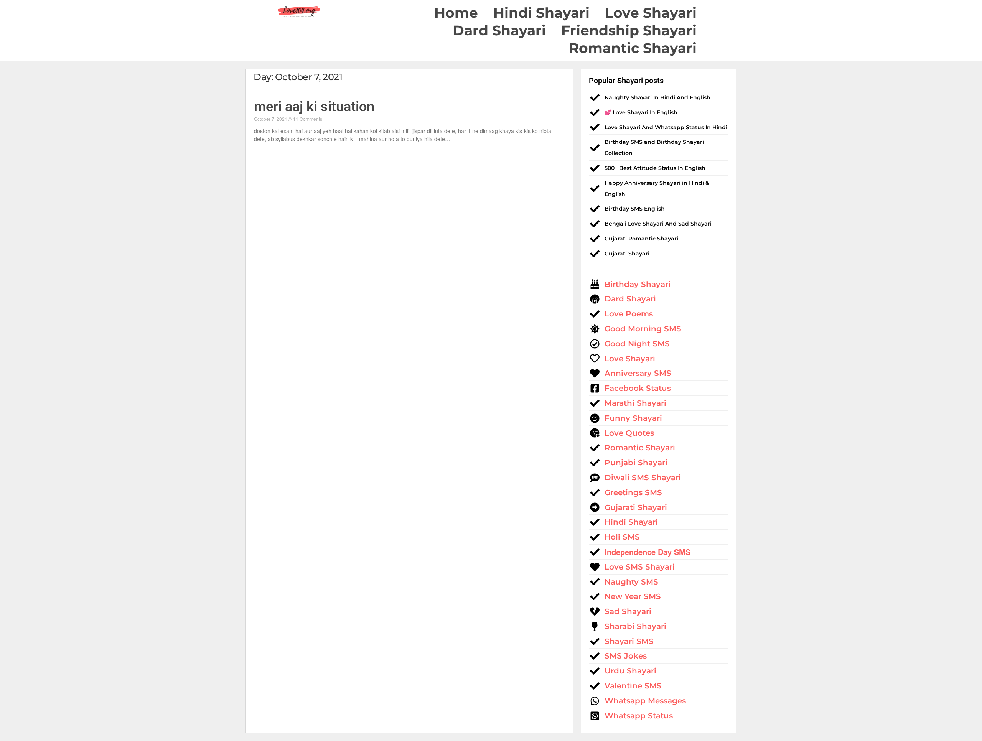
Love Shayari (651, 12)
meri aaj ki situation (314, 107)
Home (456, 12)
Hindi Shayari (541, 12)
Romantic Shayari (633, 48)
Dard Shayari (499, 30)
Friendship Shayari (629, 30)
